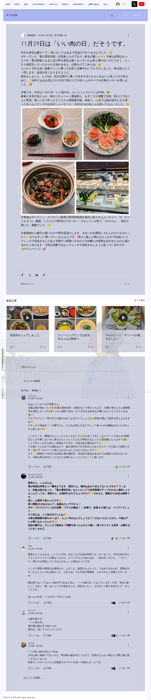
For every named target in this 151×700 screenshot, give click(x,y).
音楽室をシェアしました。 (26, 335)
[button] (111, 15)
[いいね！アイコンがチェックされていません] (30, 467)
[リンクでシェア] (44, 275)
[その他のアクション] (128, 35)
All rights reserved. (26, 697)
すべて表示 (139, 300)
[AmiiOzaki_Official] (142, 4)
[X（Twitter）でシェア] (29, 275)
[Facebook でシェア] (22, 275)
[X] (134, 4)
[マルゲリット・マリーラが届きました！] (123, 318)
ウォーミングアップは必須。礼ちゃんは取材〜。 (75, 337)
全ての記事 (11, 15)
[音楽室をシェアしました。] (27, 318)
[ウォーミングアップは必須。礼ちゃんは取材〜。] (75, 318)
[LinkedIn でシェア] (36, 275)
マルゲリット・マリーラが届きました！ (123, 337)
